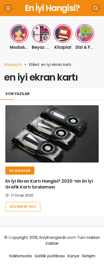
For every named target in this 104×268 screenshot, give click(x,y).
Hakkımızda (20, 256)
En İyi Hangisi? (52, 8)
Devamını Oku (23, 206)
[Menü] (8, 8)
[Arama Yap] (95, 8)
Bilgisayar (19, 170)
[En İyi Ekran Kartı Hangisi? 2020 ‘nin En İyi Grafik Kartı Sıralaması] (52, 133)
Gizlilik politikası (49, 256)
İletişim (88, 256)
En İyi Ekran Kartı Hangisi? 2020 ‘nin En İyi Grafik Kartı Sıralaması (49, 184)
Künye (73, 256)
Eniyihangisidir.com (57, 237)
